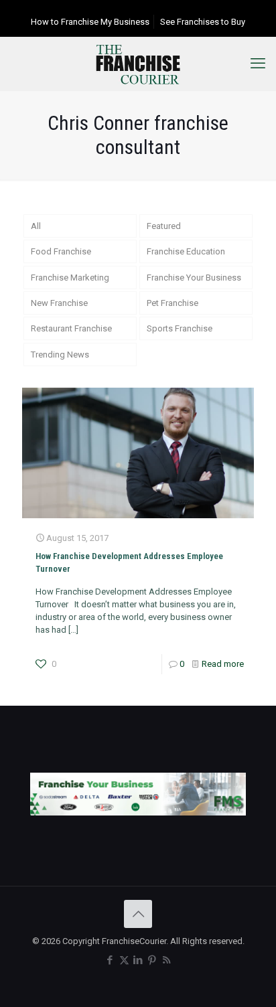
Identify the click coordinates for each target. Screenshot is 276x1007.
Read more (223, 664)
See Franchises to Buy (202, 22)
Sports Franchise (179, 328)
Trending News (60, 355)
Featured (164, 226)
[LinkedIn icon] (138, 960)
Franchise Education (186, 251)
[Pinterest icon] (152, 960)
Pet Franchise (172, 303)
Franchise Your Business (194, 278)
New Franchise (59, 303)
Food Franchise (61, 251)
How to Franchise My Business (90, 22)
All (36, 226)
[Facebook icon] (110, 960)
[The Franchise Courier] (138, 64)
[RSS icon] (166, 960)
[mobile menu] (258, 63)
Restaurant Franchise (71, 328)
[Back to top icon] (138, 914)
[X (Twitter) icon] (124, 960)
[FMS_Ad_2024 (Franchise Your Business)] (138, 812)
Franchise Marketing (70, 278)
